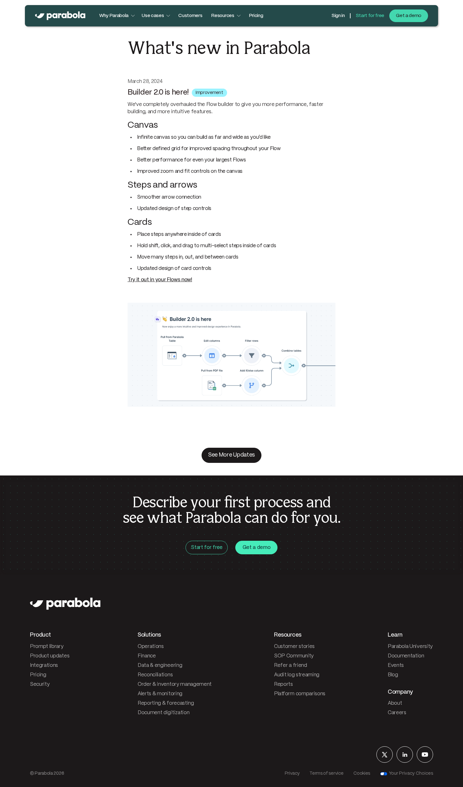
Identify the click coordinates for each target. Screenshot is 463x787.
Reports (283, 684)
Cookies (361, 773)
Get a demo (408, 16)
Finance (147, 656)
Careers (397, 712)
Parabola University (410, 646)
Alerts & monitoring (160, 693)
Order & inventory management (175, 684)
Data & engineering (160, 665)
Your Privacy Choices (411, 773)
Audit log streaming (296, 675)
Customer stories (294, 646)
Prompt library (47, 646)
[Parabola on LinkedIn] (405, 754)
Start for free (370, 16)
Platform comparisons (299, 693)
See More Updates (231, 455)
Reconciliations (155, 675)
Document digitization (163, 712)
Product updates (49, 656)
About (395, 703)
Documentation (406, 656)
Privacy (292, 773)
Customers (190, 16)
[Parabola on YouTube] (425, 754)
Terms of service (326, 773)
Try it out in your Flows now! (160, 279)
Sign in (338, 16)
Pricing (256, 16)
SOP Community (294, 656)
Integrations (44, 665)
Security (39, 684)
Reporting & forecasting (166, 703)
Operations (151, 646)
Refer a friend (290, 665)
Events (396, 665)
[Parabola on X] (384, 754)
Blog (393, 675)
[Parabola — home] (60, 15)
